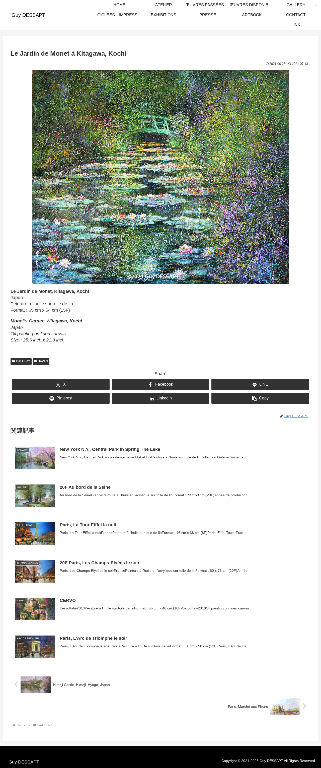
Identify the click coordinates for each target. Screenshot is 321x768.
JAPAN (43, 361)
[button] (260, 398)
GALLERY (23, 361)
